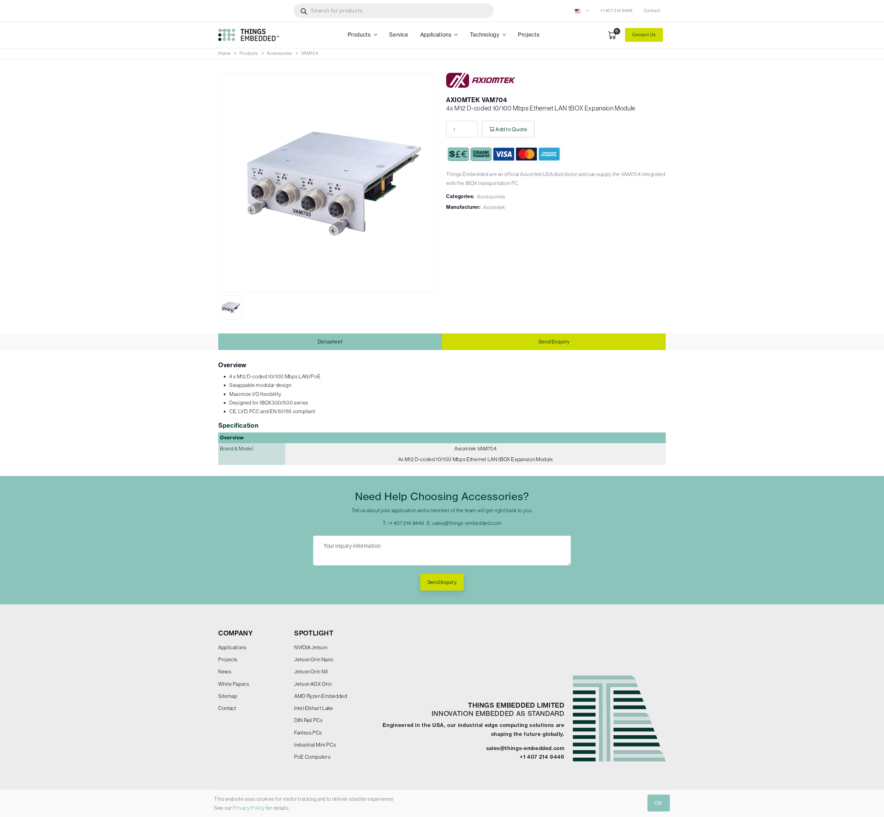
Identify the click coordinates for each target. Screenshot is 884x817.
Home (224, 53)
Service (398, 34)
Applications (436, 34)
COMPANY (235, 633)
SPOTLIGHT (314, 633)
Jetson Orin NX (311, 671)
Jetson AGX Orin (313, 684)
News (225, 671)
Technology (484, 34)
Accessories (279, 53)
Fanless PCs (308, 733)
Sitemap (227, 696)
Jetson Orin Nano (313, 659)
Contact (652, 10)
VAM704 (309, 53)
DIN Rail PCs (308, 720)
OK (659, 803)
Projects (528, 34)
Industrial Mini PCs (315, 745)
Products (359, 34)
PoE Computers (312, 757)
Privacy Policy (249, 808)
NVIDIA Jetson (310, 647)
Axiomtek (494, 207)
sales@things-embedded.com (466, 523)
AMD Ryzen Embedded (320, 696)
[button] (582, 10)
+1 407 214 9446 (616, 10)
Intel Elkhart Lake (313, 708)
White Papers (233, 684)
